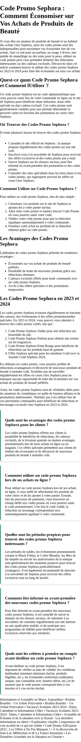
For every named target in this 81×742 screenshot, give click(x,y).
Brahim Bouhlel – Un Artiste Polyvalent (37, 701)
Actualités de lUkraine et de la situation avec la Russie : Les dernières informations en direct (40, 718)
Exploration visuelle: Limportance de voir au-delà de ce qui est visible (40, 723)
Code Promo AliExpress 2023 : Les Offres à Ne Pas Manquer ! (38, 727)
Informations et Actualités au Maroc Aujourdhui (31, 699)
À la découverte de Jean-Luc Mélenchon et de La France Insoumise (39, 731)
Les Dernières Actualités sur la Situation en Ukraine (35, 734)
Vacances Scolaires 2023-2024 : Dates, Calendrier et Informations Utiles (38, 708)
